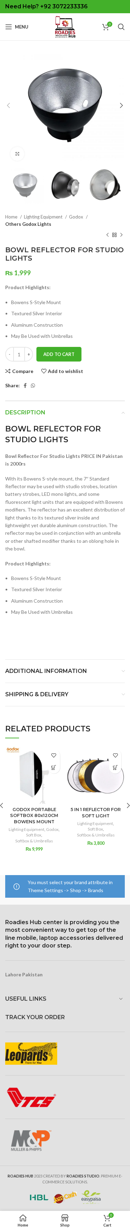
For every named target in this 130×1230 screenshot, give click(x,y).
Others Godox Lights (28, 224)
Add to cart (59, 354)
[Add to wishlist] (54, 755)
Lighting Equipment (43, 217)
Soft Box (33, 835)
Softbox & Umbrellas (34, 840)
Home (11, 217)
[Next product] (121, 235)
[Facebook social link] (25, 385)
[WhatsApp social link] (33, 385)
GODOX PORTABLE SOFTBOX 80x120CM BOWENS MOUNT (34, 815)
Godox (76, 217)
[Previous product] (107, 235)
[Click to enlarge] (17, 154)
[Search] (121, 27)
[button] (54, 767)
